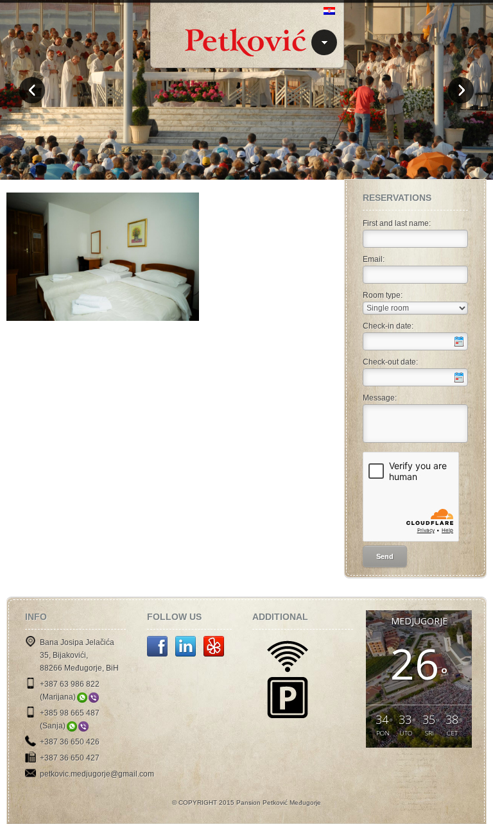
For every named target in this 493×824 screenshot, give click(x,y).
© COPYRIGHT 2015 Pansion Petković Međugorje (246, 802)
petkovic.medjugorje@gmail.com (97, 773)
